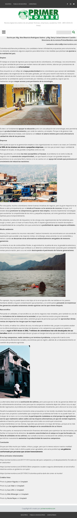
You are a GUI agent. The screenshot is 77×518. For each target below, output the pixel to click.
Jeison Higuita (12, 482)
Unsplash (24, 482)
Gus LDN (10, 490)
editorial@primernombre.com (65, 44)
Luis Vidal (10, 486)
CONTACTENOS (32, 4)
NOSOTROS (8, 4)
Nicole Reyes (12, 498)
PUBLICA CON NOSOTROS (20, 4)
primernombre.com (47, 508)
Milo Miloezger (13, 494)
